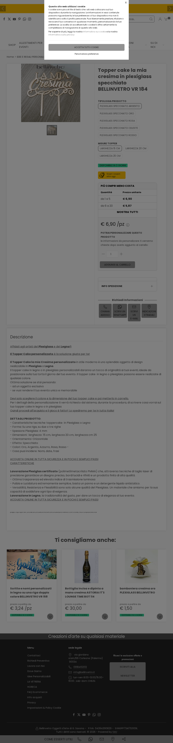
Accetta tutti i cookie (86, 47)
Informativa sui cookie (94, 31)
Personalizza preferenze (86, 53)
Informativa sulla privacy (61, 34)
